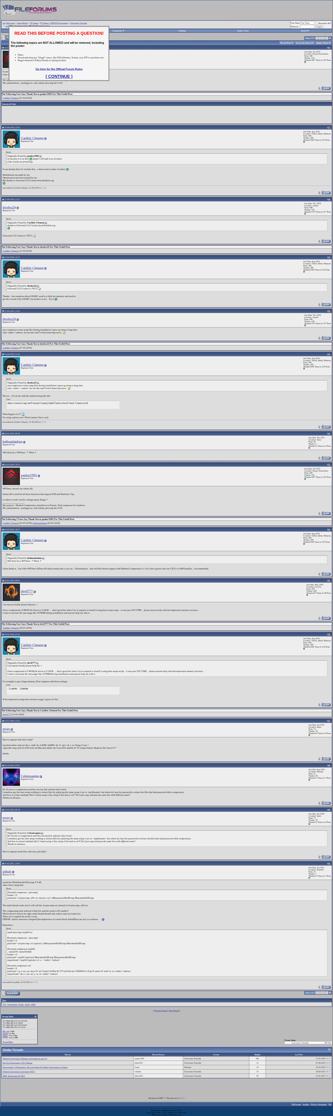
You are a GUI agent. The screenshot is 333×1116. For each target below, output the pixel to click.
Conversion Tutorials (78, 23)
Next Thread (174, 1011)
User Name (295, 23)
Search (304, 31)
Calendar (182, 31)
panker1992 (29, 475)
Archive (306, 1104)
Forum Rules (8, 1042)
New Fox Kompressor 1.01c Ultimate (17, 1063)
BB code (6, 1031)
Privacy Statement (319, 1104)
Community (117, 31)
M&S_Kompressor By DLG (14, 1076)
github (7, 871)
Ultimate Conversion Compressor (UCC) (19, 1072)
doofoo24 (9, 207)
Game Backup (22, 23)
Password (294, 27)
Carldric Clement (11, 98)
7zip (4, 1004)
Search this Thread (303, 43)
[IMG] (5, 1035)
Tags (4, 1000)
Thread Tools (285, 43)
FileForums (10, 23)
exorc (6, 729)
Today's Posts (243, 31)
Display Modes (322, 43)
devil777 (27, 591)
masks (27, 1004)
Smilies (5, 1033)
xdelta (33, 1004)
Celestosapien (30, 776)
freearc (21, 1004)
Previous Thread (161, 1011)
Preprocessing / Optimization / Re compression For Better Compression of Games (35, 1067)
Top (329, 1104)
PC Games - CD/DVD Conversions (54, 23)
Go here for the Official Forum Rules (59, 69)
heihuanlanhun (12, 441)
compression (12, 1004)
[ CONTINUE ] (59, 76)
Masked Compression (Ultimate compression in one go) (25, 1059)
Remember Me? (325, 23)
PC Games (34, 23)
